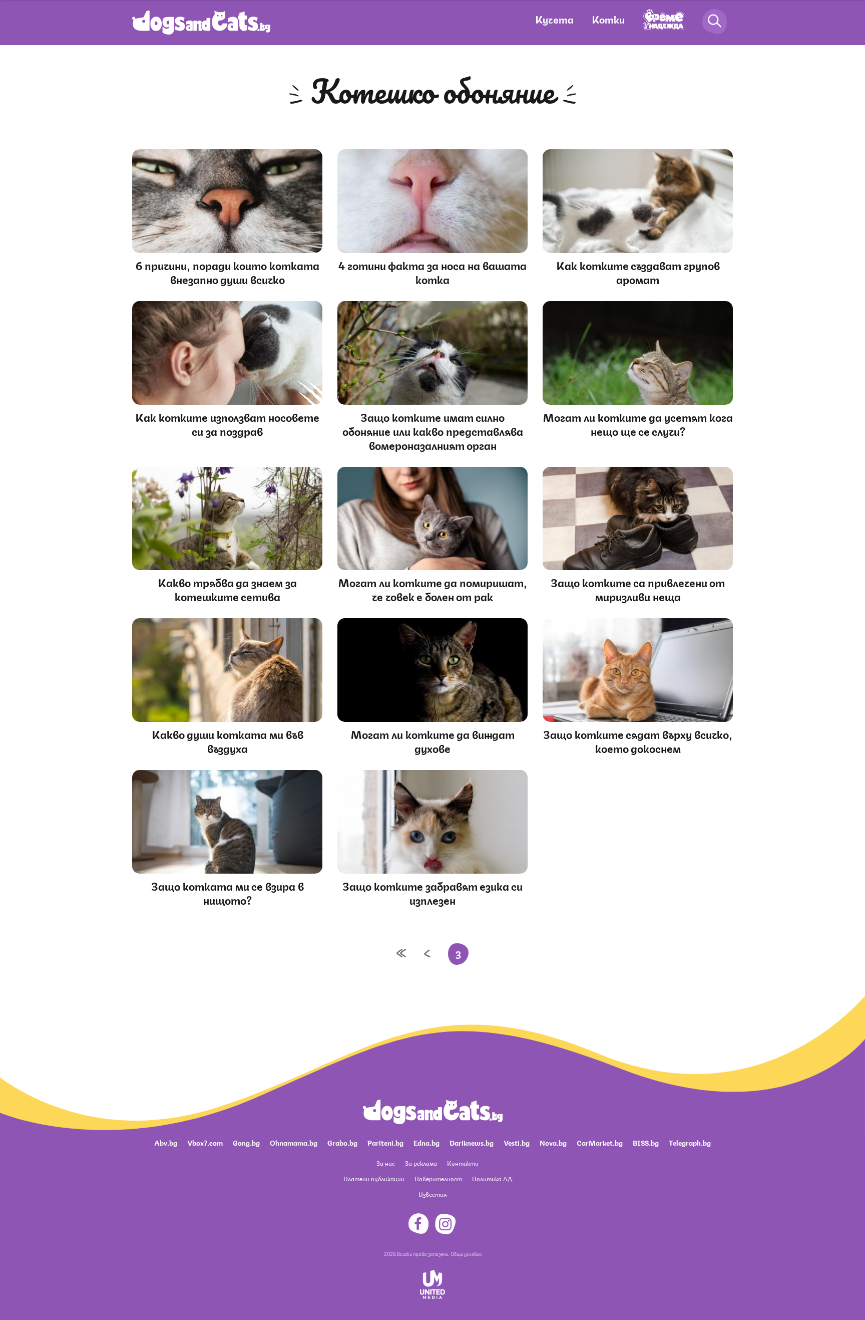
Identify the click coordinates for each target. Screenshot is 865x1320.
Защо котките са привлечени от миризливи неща (638, 589)
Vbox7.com (205, 1142)
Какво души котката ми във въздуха (227, 740)
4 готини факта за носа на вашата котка (432, 272)
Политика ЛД (492, 1178)
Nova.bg (553, 1142)
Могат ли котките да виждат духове (433, 740)
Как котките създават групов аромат (638, 272)
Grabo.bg (342, 1142)
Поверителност (438, 1178)
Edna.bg (426, 1142)
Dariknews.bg (472, 1142)
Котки (608, 19)
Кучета (554, 19)
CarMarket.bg (600, 1142)
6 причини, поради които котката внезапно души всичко (227, 272)
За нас (385, 1163)
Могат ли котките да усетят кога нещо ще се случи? (638, 423)
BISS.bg (646, 1142)
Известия (432, 1194)
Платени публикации (373, 1178)
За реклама (421, 1163)
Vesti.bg (517, 1142)
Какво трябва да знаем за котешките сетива (227, 589)
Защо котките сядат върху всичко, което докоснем (637, 740)
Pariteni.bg (385, 1142)
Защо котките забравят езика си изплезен (432, 892)
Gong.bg (246, 1142)
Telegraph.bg (690, 1142)
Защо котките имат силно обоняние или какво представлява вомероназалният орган (432, 430)
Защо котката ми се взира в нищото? (227, 892)
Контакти (463, 1163)
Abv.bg (165, 1142)
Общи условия (466, 1253)
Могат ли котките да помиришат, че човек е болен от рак (432, 589)
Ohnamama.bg (293, 1142)
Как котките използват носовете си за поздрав (227, 423)
